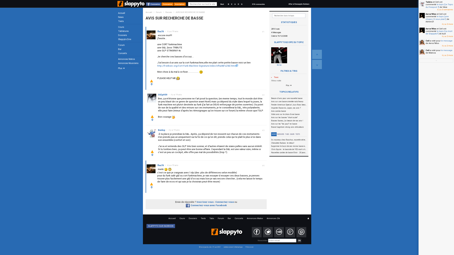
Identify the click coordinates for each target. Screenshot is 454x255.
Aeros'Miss (431, 14)
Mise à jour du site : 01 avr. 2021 (210, 247)
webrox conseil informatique (233, 247)
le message (446, 41)
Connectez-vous (224, 202)
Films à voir (249, 247)
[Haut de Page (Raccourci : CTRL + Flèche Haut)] (317, 54)
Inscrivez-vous (205, 202)
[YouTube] (279, 232)
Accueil (121, 13)
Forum (121, 45)
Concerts (122, 53)
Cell (427, 41)
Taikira (429, 2)
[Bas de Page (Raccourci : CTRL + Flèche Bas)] (317, 64)
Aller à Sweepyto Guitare (299, 4)
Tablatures (123, 31)
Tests (121, 21)
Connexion (155, 4)
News (121, 17)
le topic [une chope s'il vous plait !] (437, 17)
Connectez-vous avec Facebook (209, 205)
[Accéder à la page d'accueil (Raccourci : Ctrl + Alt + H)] (131, 6)
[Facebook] (257, 232)
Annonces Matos (126, 59)
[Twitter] (268, 232)
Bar (119, 49)
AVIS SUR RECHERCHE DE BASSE (190, 12)
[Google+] (290, 232)
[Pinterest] (301, 232)
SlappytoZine (124, 39)
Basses (168, 12)
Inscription (179, 4)
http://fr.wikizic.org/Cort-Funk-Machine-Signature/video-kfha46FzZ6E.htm (196, 65)
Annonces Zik (273, 218)
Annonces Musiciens (128, 63)
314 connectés (258, 4)
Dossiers (122, 35)
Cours (121, 27)
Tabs (287, 134)
